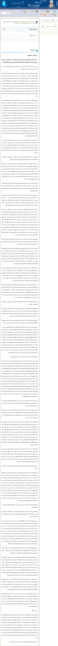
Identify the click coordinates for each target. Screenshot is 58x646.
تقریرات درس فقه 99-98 (48, 20)
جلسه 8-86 (32, 35)
